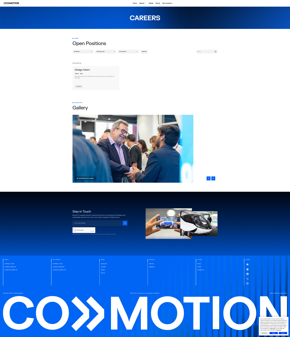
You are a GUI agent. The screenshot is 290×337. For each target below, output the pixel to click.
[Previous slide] (209, 178)
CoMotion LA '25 (57, 264)
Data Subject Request (7, 293)
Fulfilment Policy (283, 293)
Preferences (264, 333)
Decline (273, 333)
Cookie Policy (157, 293)
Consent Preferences (18, 293)
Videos (103, 270)
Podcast (103, 267)
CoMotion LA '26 (9, 264)
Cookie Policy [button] (272, 328)
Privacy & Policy (133, 293)
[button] (143, 3)
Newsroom (104, 264)
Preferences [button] (278, 330)
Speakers (151, 267)
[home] (11, 3)
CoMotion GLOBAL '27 (11, 270)
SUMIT (199, 267)
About (158, 3)
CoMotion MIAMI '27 (10, 267)
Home (135, 3)
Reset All (144, 51)
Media (151, 3)
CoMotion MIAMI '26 (58, 267)
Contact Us (200, 270)
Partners (151, 264)
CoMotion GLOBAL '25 (59, 270)
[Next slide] (213, 178)
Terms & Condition (274, 293)
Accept (283, 333)
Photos (103, 273)
